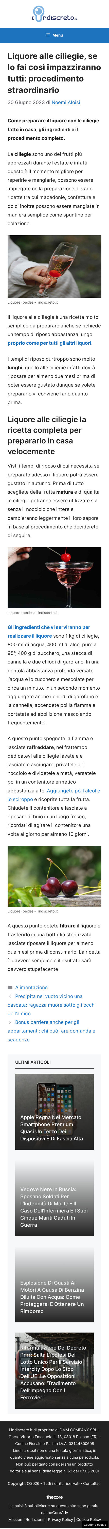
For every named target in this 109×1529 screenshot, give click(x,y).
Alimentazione (31, 987)
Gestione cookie (95, 1524)
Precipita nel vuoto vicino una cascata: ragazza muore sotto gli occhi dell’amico (52, 1005)
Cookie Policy (88, 1519)
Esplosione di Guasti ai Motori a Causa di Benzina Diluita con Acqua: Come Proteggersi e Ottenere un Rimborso (52, 1297)
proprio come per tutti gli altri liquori (49, 343)
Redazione (35, 1519)
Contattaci (92, 1483)
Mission (15, 1519)
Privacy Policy (60, 1519)
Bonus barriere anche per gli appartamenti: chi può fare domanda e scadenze (51, 1030)
